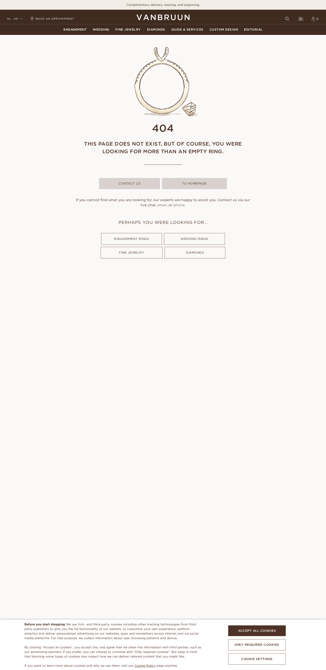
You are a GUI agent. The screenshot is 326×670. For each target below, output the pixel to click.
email (162, 205)
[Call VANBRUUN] (301, 19)
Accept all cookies (257, 631)
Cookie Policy (144, 665)
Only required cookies (257, 645)
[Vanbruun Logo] (163, 17)
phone (179, 205)
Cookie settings (257, 659)
